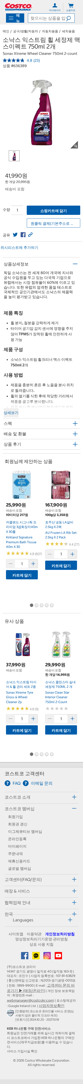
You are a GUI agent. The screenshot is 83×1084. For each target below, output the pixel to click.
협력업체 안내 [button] (17, 902)
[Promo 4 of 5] (46, 606)
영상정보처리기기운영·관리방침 (41, 939)
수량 (6, 209)
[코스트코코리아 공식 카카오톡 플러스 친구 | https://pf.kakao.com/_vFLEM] (36, 957)
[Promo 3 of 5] (41, 606)
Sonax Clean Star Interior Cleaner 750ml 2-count (57, 697)
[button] (70, 18)
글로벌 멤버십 (19, 868)
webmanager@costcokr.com (30, 1000)
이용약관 (34, 934)
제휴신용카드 (19, 861)
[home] (18, 7)
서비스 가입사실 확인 (22, 1051)
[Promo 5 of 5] (51, 606)
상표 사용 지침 (41, 944)
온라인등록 (17, 839)
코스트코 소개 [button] (17, 797)
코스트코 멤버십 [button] (20, 808)
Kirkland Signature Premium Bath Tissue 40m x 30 (21, 542)
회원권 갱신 (17, 824)
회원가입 (15, 816)
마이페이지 (17, 846)
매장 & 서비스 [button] (17, 891)
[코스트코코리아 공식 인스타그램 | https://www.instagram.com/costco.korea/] (47, 957)
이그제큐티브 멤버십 (25, 831)
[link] (15, 235)
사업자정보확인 (52, 1005)
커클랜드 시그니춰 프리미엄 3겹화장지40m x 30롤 (22, 527)
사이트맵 (16, 934)
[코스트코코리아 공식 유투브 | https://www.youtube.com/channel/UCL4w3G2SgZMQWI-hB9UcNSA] (58, 957)
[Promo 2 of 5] (36, 606)
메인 (6, 31)
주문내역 (15, 853)
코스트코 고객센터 (24, 773)
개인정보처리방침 (60, 934)
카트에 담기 (22, 575)
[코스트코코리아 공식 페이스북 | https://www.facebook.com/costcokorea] (25, 957)
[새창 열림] (11, 1014)
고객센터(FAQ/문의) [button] (23, 879)
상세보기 (11, 412)
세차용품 (68, 31)
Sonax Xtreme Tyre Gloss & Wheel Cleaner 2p (19, 697)
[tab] (41, 797)
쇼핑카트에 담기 (53, 210)
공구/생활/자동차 (25, 31)
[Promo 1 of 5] (31, 606)
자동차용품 (50, 31)
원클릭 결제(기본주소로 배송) (55, 223)
